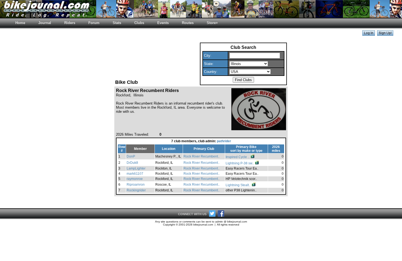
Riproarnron (136, 184)
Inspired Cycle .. (238, 157)
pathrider (224, 141)
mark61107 (135, 174)
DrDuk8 (132, 163)
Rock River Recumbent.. (201, 156)
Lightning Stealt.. (238, 185)
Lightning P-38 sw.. (240, 163)
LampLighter (136, 168)
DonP (131, 156)
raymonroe (135, 179)
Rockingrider (136, 190)
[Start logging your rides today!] (385, 34)
